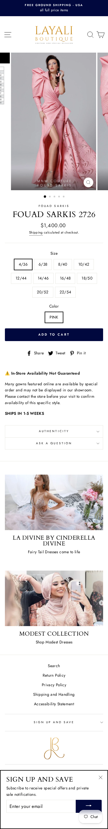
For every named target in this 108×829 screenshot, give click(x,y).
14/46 (43, 278)
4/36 (23, 264)
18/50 (87, 278)
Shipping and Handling (54, 694)
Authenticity (54, 431)
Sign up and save (54, 722)
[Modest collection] (54, 598)
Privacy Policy (54, 685)
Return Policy (54, 675)
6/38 (43, 264)
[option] (54, 8)
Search (54, 666)
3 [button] (55, 197)
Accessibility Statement (54, 704)
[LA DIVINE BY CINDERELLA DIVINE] (54, 502)
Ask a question (54, 443)
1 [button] (45, 196)
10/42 (84, 264)
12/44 (21, 278)
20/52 (43, 292)
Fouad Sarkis (54, 206)
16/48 (65, 278)
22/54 (65, 292)
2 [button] (50, 197)
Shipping (36, 232)
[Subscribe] (89, 806)
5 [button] (64, 197)
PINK (54, 317)
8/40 (62, 264)
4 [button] (59, 197)
